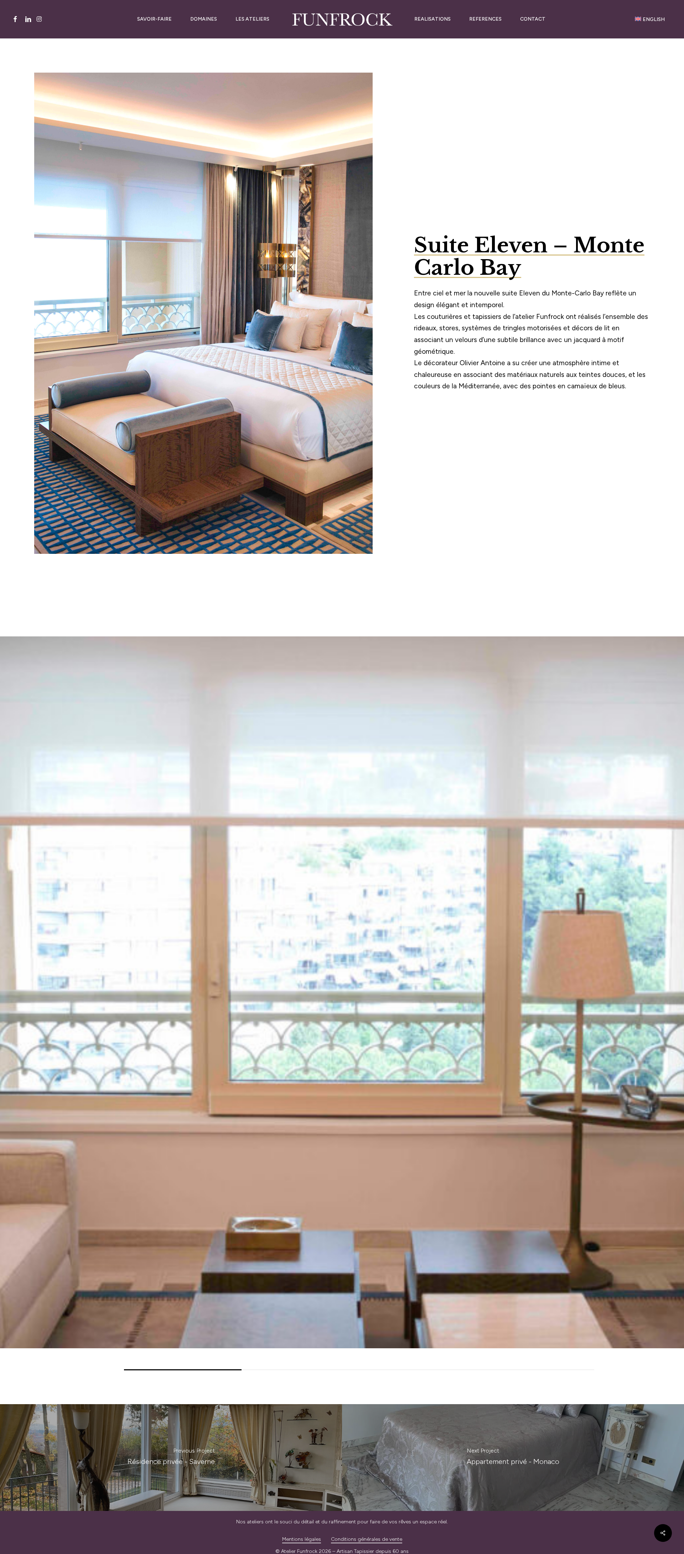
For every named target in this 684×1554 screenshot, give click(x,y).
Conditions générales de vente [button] (366, 1539)
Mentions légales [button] (301, 1539)
